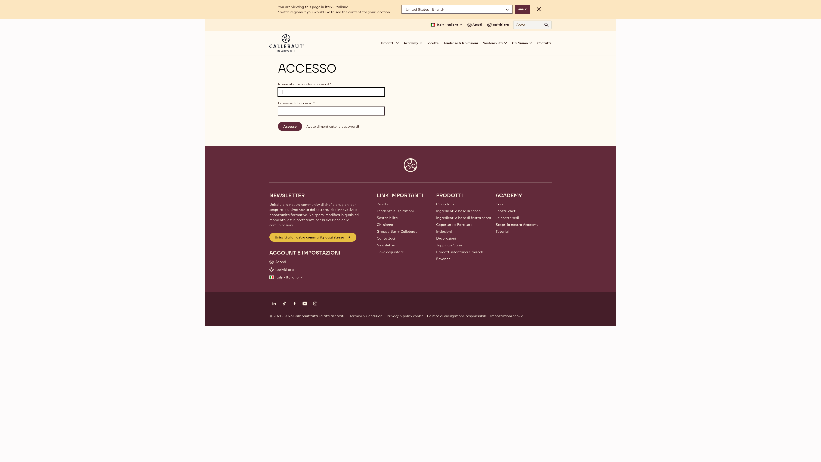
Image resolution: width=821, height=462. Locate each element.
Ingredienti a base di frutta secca (463, 218)
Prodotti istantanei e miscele (460, 252)
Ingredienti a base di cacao (458, 211)
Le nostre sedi (507, 218)
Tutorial (502, 231)
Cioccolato (445, 204)
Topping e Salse (449, 245)
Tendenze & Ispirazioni (461, 43)
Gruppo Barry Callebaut (397, 231)
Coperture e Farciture (454, 224)
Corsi (500, 204)
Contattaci (386, 238)
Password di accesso (296, 103)
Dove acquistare (390, 252)
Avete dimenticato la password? (332, 126)
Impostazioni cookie (506, 316)
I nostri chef (505, 211)
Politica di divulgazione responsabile (457, 316)
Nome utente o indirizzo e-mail (304, 84)
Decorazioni (446, 238)
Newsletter (386, 245)
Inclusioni (444, 231)
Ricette (433, 43)
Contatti (544, 43)
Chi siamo (385, 224)
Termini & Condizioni (366, 316)
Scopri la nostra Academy (517, 224)
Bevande (443, 259)
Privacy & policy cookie (405, 316)
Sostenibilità (387, 218)
